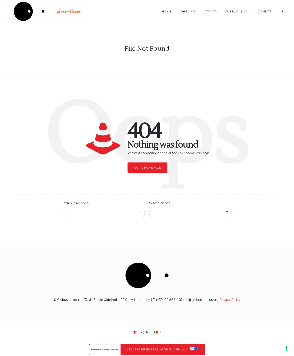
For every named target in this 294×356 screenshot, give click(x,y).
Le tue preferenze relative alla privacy (157, 349)
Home (166, 11)
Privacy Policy (229, 300)
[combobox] (103, 213)
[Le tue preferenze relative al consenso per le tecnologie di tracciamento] (286, 348)
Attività (210, 11)
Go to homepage (147, 167)
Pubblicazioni (237, 11)
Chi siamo (188, 11)
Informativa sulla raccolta (104, 349)
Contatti (265, 11)
